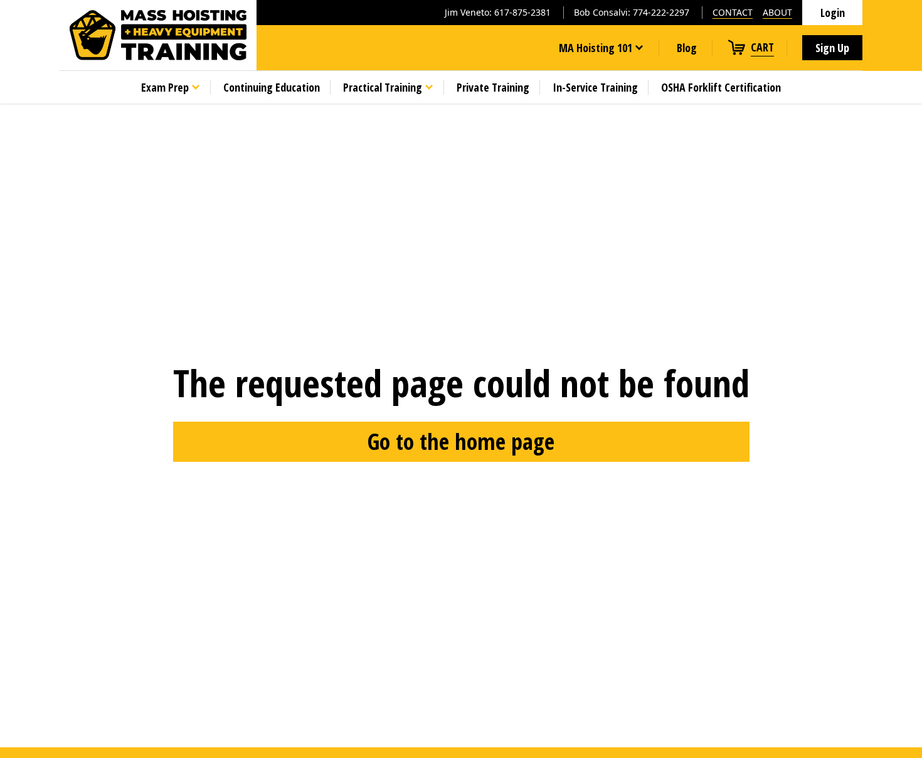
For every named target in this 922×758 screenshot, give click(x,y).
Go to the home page (461, 441)
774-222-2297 (661, 12)
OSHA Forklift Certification (721, 87)
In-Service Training (595, 87)
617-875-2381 (522, 12)
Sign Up (832, 47)
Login (832, 12)
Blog (687, 47)
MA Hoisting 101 (595, 47)
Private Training (493, 87)
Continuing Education (271, 87)
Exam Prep (165, 87)
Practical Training (382, 87)
